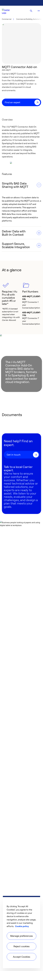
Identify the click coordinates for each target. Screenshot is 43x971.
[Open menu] (38, 11)
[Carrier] (8, 11)
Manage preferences (21, 935)
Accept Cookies (21, 956)
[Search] (31, 11)
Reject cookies (21, 946)
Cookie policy (22, 926)
